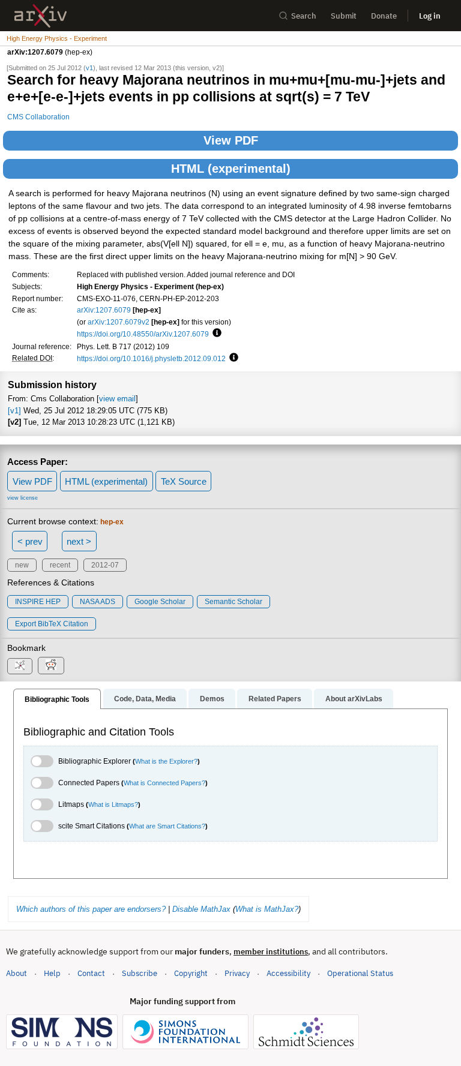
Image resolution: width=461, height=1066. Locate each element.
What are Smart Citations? (167, 826)
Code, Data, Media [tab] (145, 699)
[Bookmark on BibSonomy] (19, 666)
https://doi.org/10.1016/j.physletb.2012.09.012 (151, 358)
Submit (344, 16)
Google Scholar (159, 601)
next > (79, 541)
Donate (384, 16)
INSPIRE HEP (38, 601)
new (22, 565)
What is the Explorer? (166, 761)
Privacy (237, 973)
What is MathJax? (266, 909)
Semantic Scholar (233, 601)
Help (52, 973)
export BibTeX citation (51, 624)
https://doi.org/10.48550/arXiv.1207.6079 (143, 334)
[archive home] (40, 16)
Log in (430, 16)
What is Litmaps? (113, 804)
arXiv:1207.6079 (104, 310)
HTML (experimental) (231, 168)
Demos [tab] (212, 699)
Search (303, 16)
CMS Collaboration (38, 117)
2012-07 (105, 565)
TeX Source (183, 481)
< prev (30, 541)
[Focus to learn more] (215, 333)
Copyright (191, 973)
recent (60, 565)
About (16, 973)
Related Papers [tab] (275, 699)
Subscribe (139, 973)
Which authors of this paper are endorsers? (91, 909)
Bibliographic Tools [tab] (57, 699)
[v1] (14, 410)
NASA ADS (97, 601)
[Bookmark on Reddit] (51, 665)
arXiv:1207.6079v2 (118, 322)
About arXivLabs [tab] (353, 699)
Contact (91, 973)
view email (117, 398)
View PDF (230, 140)
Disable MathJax (201, 909)
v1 (89, 67)
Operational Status (360, 973)
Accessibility (288, 973)
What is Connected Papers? (164, 782)
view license (22, 498)
